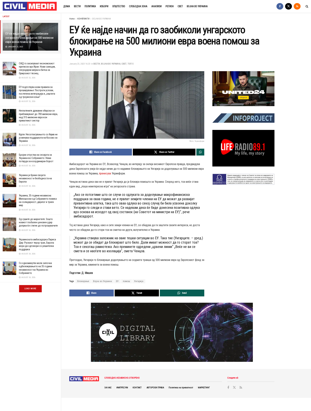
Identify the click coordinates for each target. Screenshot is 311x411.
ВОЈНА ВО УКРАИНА (197, 6)
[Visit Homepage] (30, 6)
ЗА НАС (108, 387)
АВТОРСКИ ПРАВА (155, 387)
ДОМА (66, 6)
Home (72, 18)
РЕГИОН (170, 6)
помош (126, 281)
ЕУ (117, 281)
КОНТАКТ (137, 387)
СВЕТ (180, 6)
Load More (30, 288)
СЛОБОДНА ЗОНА (138, 6)
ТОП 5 (130, 63)
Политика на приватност (181, 387)
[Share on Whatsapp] (200, 152)
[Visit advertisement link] (243, 88)
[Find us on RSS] (297, 6)
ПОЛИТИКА (90, 6)
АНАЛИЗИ (156, 6)
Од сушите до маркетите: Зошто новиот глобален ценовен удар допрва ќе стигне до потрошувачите (38, 222)
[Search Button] (307, 6)
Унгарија (138, 281)
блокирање (83, 281)
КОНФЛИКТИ (83, 18)
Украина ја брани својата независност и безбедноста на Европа (35, 178)
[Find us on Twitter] (288, 6)
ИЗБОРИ (104, 6)
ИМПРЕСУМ (122, 387)
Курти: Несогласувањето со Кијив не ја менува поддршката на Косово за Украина (38, 137)
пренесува (105, 173)
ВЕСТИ (77, 6)
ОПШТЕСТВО (118, 6)
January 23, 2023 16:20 (79, 63)
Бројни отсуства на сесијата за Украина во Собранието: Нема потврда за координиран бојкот (36, 158)
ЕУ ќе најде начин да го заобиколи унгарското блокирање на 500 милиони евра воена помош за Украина (29, 38)
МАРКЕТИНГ (204, 387)
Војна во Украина (102, 281)
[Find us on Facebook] (279, 6)
